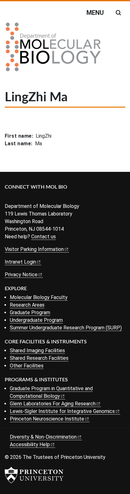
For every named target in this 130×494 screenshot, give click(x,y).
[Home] (53, 49)
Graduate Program (30, 313)
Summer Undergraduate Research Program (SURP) (66, 328)
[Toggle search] (118, 13)
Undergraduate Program (36, 320)
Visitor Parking (34, 249)
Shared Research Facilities (39, 358)
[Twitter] (18, 198)
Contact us (43, 237)
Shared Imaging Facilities (37, 350)
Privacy (21, 275)
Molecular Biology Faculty (39, 297)
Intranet (20, 262)
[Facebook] (9, 198)
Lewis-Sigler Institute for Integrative (62, 411)
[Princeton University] (34, 475)
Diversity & (43, 437)
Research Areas (27, 305)
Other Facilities (27, 366)
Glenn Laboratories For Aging (53, 404)
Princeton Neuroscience (47, 419)
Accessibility (30, 444)
